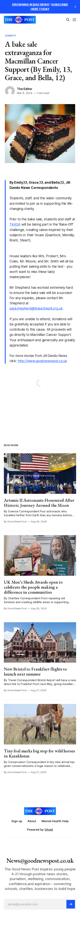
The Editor (24, 89)
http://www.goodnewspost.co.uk (42, 361)
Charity (10, 35)
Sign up (16, 821)
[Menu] (74, 20)
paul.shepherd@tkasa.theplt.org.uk (36, 308)
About (32, 821)
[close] (75, 7)
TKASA (15, 224)
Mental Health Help (55, 821)
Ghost (48, 829)
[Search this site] (68, 20)
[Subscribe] (70, 904)
